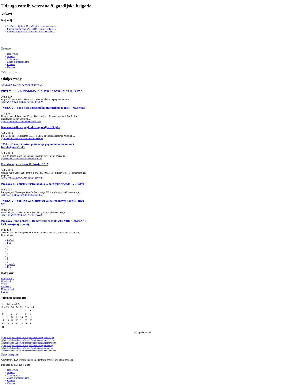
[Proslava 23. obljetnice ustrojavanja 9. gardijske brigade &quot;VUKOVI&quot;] (22, 178)
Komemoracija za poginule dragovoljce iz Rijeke (30, 127)
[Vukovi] (88, 40)
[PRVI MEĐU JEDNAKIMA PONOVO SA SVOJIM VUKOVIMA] (22, 85)
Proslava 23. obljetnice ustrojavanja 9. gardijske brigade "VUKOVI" (43, 183)
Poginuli (5, 292)
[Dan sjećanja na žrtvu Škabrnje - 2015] (21, 158)
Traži (3, 72)
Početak (11, 240)
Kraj (9, 267)
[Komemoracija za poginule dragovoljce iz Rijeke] (21, 121)
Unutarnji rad (7, 289)
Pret (9, 243)
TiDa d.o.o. (19, 365)
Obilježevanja (7, 278)
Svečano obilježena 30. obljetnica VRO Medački (31, 31)
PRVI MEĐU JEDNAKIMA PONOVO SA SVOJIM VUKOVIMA (42, 90)
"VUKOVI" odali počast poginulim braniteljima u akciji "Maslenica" (43, 107)
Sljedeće (11, 264)
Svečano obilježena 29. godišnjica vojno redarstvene (32, 26)
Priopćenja (6, 286)
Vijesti (4, 284)
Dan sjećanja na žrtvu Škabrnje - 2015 (24, 164)
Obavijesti (6, 281)
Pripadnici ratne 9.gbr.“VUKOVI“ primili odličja (31, 29)
